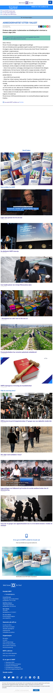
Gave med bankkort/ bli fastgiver (13, 664)
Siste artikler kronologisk (8, 626)
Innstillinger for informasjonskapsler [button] (22, 690)
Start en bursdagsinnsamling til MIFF (14, 669)
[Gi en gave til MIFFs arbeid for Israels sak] (26, 535)
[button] (41, 26)
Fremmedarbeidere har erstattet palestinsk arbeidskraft (19, 352)
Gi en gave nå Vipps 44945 (13, 7)
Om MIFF (5, 640)
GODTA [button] (36, 690)
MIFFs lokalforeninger (8, 642)
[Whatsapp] (26, 677)
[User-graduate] (38, 677)
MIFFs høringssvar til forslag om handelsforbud (16, 386)
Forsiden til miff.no (7, 625)
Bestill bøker (27, 150)
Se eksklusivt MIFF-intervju (10, 251)
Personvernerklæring (8, 647)
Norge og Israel (6, 630)
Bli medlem (5, 638)
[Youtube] (13, 677)
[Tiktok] (21, 677)
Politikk (21, 102)
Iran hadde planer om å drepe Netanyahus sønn (16, 285)
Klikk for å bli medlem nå (40, 7)
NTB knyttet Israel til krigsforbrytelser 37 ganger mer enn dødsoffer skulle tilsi (26, 421)
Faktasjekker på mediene (8, 632)
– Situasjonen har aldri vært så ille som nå (14, 318)
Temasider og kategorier (8, 628)
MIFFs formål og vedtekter (9, 643)
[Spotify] (30, 677)
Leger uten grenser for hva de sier (11, 218)
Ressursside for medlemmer (9, 645)
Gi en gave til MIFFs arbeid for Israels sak (26, 540)
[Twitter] (9, 677)
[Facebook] (5, 677)
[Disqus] (26, 125)
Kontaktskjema (10, 594)
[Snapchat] (34, 677)
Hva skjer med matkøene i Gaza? (11, 455)
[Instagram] (17, 677)
